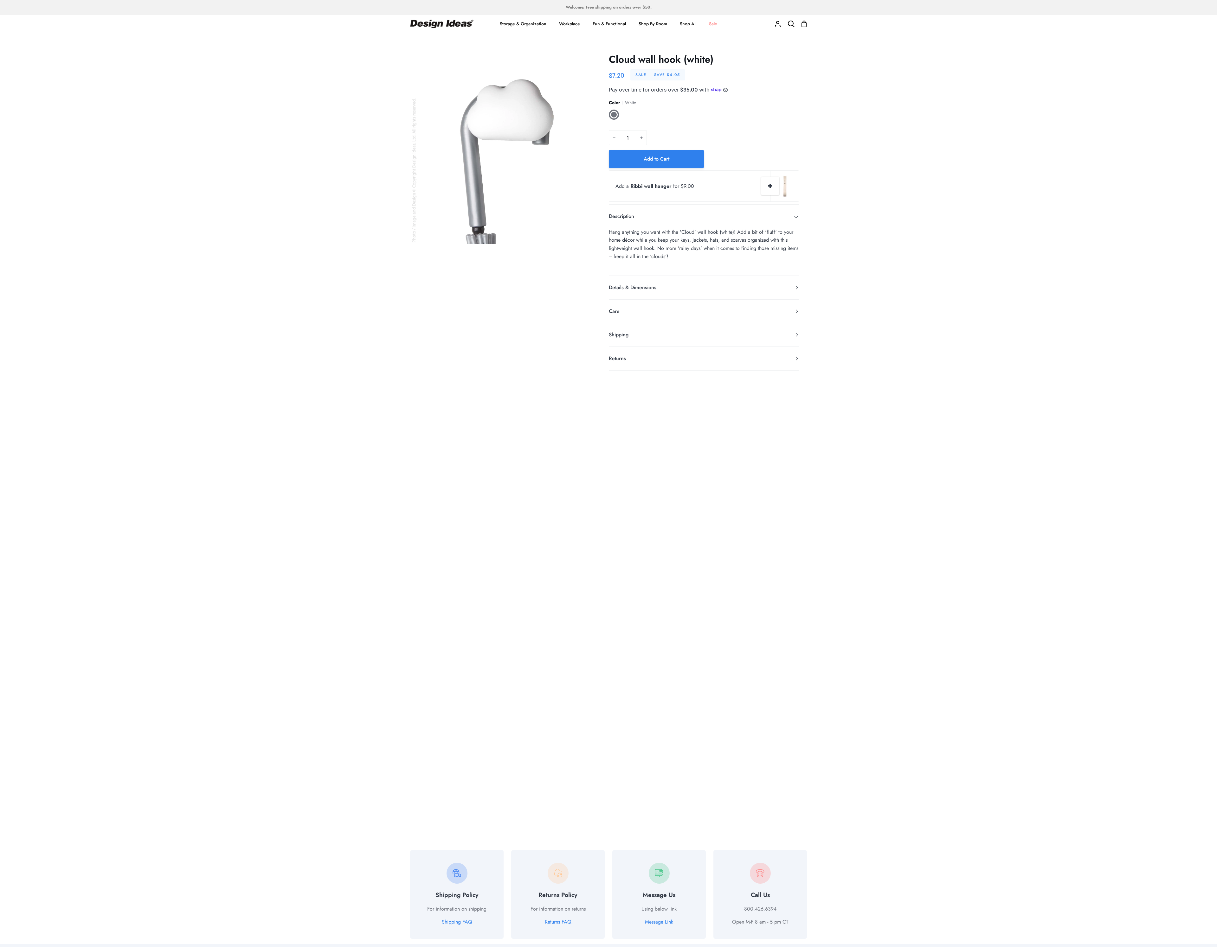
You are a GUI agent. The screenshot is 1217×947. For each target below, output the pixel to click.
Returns (617, 358)
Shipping (618, 334)
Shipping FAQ (457, 921)
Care (614, 311)
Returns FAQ (558, 921)
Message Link (659, 921)
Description (621, 216)
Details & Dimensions (632, 287)
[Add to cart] (770, 186)
